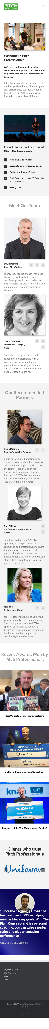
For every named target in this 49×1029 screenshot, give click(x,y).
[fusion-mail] (43, 265)
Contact (7, 979)
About (6, 976)
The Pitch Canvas (11, 973)
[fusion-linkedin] (37, 265)
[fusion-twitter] (31, 265)
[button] (24, 160)
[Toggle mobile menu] (43, 4)
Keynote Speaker (11, 969)
